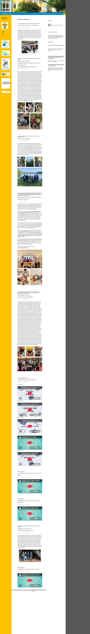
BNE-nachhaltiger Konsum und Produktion (28, 292)
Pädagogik (48, 13)
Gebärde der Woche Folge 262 (30, 474)
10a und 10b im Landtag (28, 25)
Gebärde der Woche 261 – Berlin (29, 501)
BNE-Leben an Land (24, 58)
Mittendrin (60, 13)
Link (50, 26)
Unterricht (27, 293)
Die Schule (43, 13)
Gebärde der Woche (27, 380)
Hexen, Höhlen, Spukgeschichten (26, 530)
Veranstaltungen (26, 195)
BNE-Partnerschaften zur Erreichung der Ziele (27, 194)
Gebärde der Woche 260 (28, 569)
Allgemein (19, 23)
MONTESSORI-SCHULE (7, 13)
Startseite (33, 13)
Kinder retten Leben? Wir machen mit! (29, 198)
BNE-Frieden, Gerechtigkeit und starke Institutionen (30, 23)
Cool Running (24, 139)
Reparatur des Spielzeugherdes (25, 296)
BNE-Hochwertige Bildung (32, 193)
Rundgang (58, 60)
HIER (50, 70)
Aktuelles (38, 13)
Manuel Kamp (27, 27)
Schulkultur (54, 13)
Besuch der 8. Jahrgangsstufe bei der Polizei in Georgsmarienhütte (28, 64)
